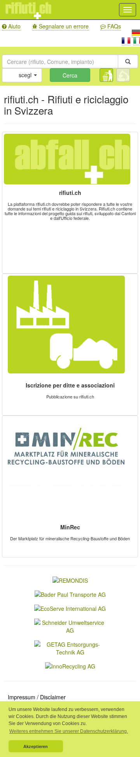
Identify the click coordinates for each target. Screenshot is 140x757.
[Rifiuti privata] (106, 75)
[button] (22, 75)
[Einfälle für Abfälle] (70, 647)
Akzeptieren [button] (35, 746)
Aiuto (14, 26)
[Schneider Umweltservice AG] (70, 626)
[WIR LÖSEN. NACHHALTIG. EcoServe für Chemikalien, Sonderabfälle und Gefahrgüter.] (70, 608)
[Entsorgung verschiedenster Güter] (70, 665)
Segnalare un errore (63, 26)
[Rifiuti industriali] (123, 75)
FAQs (113, 26)
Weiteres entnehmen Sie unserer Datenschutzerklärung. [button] (68, 731)
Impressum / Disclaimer (37, 697)
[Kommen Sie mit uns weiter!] (70, 594)
